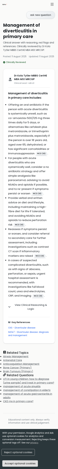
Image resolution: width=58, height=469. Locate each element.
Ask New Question (40, 15)
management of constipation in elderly (27, 390)
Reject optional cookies (18, 452)
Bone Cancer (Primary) (17, 367)
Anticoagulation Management (21, 364)
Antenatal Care (12, 360)
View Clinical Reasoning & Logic (31, 307)
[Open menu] (52, 4)
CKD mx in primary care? (18, 401)
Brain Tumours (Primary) (18, 371)
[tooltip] (41, 153)
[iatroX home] (4, 4)
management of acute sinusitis (22, 386)
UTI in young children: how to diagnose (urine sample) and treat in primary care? (28, 380)
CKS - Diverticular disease (21, 327)
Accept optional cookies (20, 463)
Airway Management (15, 356)
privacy (34, 442)
